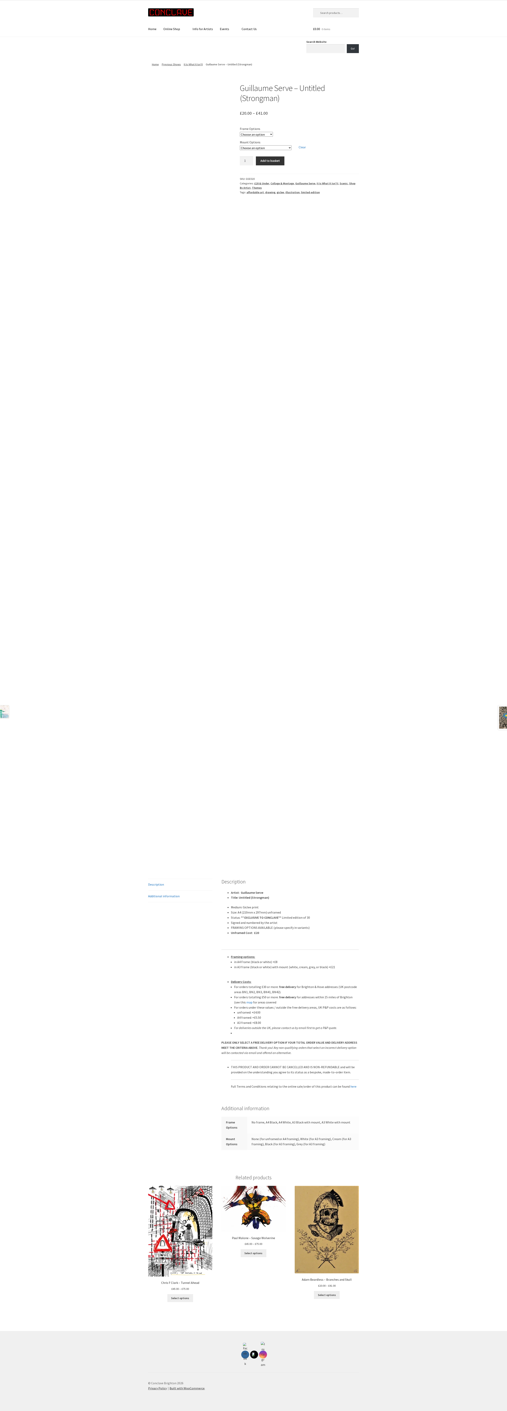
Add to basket (270, 161)
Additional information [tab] (164, 896)
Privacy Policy (157, 1388)
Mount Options (250, 142)
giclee (280, 192)
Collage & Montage (282, 183)
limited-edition (310, 192)
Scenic (344, 183)
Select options (180, 1298)
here (353, 1086)
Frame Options (250, 129)
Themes (257, 188)
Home (152, 29)
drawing (270, 192)
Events (224, 29)
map (249, 1002)
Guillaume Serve (305, 183)
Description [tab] (156, 884)
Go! (353, 48)
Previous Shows (171, 64)
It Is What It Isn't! (193, 64)
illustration (292, 192)
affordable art (255, 192)
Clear (302, 147)
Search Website (316, 42)
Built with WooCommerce (187, 1388)
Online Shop (171, 29)
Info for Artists (203, 29)
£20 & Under (261, 183)
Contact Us (249, 29)
